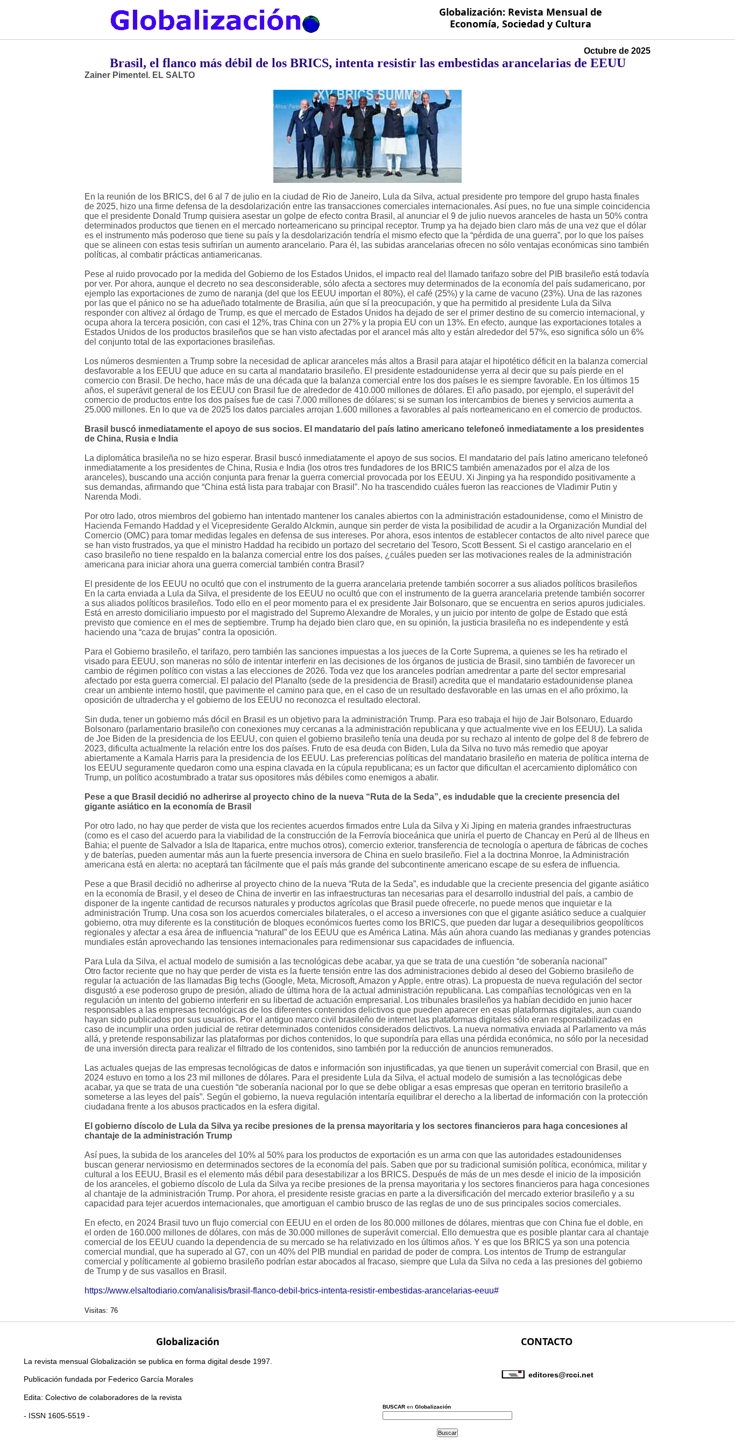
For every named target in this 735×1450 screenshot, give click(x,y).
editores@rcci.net (560, 1374)
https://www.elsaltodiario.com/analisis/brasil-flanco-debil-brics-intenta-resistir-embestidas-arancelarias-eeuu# (291, 1290)
